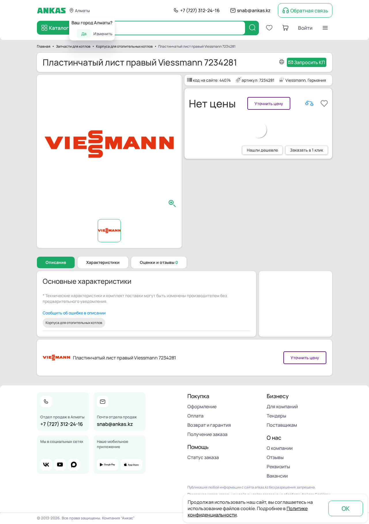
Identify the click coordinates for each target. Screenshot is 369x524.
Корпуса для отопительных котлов (74, 322)
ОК (346, 508)
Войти (305, 28)
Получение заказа (207, 434)
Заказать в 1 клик (306, 150)
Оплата (195, 416)
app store (131, 464)
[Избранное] (269, 28)
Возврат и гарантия (209, 425)
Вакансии (277, 476)
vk (46, 464)
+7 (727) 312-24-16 (200, 10)
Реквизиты (278, 466)
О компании (280, 448)
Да (83, 33)
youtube (60, 464)
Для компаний (282, 406)
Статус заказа (203, 457)
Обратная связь (309, 10)
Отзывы (275, 457)
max (74, 464)
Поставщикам (282, 425)
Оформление (201, 406)
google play (107, 464)
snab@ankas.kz (254, 10)
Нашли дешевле (262, 150)
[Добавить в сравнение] (309, 103)
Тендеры (276, 416)
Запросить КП (309, 62)
